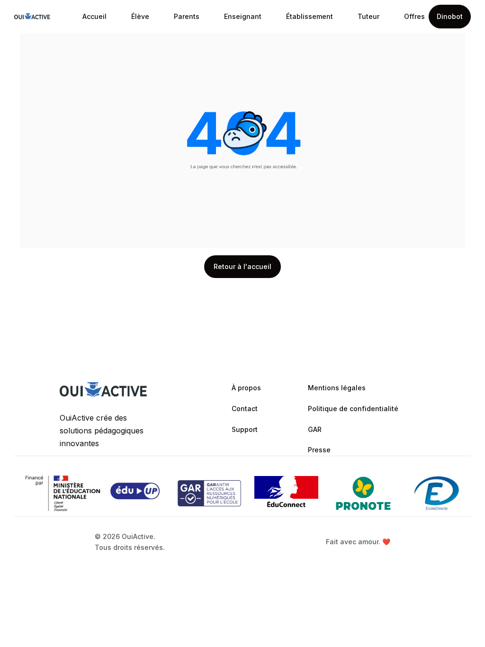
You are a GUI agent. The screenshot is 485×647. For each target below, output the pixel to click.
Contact (245, 408)
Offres (414, 16)
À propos (246, 388)
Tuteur (368, 16)
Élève (140, 16)
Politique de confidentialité (353, 408)
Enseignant (242, 16)
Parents (186, 16)
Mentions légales (337, 388)
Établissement (309, 16)
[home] (32, 16)
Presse (319, 450)
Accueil (94, 16)
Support (245, 429)
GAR (315, 429)
